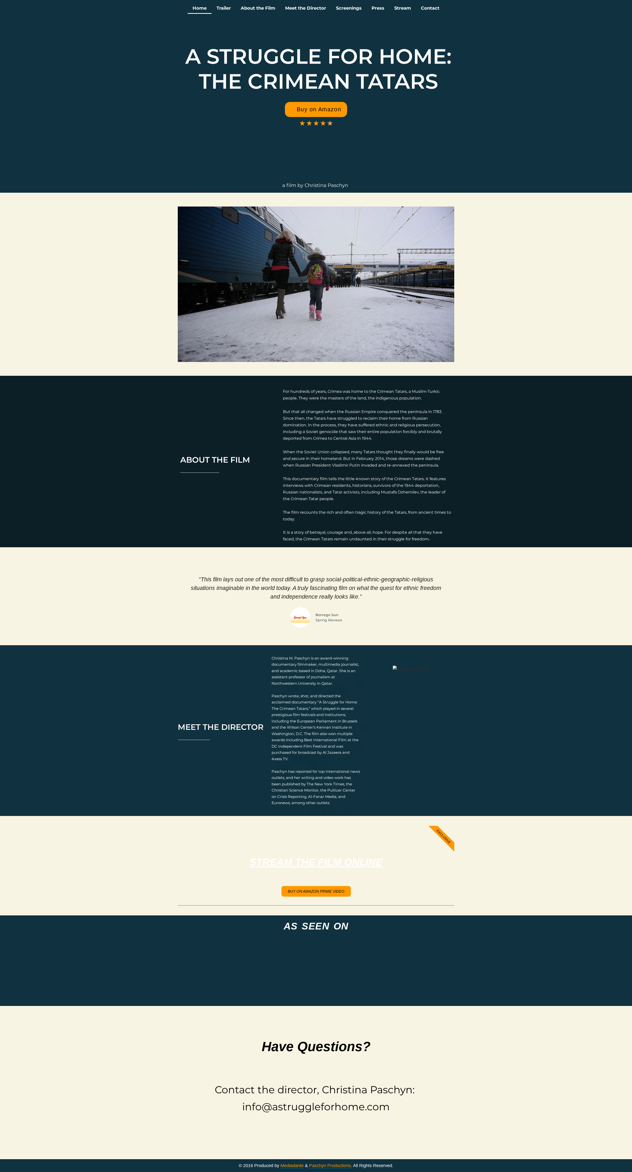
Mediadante (292, 1165)
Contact (430, 8)
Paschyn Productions (330, 1165)
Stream (402, 8)
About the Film (258, 8)
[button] (181, 150)
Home (200, 8)
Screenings (349, 8)
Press (378, 8)
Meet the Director (305, 8)
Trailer (224, 8)
